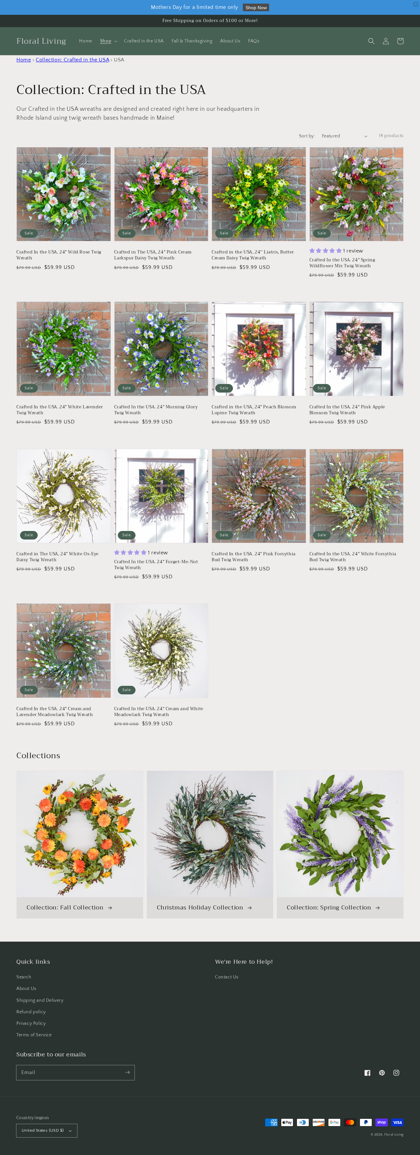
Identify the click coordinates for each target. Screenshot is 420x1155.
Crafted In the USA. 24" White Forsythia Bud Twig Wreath (352, 557)
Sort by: (307, 136)
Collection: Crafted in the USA (72, 60)
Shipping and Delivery (40, 1000)
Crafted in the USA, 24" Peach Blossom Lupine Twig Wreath (254, 410)
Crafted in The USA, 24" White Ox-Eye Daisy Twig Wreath (57, 557)
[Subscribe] (127, 1072)
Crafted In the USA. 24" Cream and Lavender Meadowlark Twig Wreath (54, 712)
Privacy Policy (31, 1023)
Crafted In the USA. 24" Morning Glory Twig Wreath (156, 410)
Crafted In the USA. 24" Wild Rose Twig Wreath (58, 255)
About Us (26, 988)
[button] (371, 41)
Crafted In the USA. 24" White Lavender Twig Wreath (59, 410)
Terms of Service (34, 1035)
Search (24, 977)
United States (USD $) (43, 1130)
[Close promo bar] (415, 4)
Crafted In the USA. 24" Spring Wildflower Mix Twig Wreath (342, 263)
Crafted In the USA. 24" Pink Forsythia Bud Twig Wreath (254, 557)
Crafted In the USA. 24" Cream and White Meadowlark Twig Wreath (158, 712)
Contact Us (227, 977)
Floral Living (394, 1135)
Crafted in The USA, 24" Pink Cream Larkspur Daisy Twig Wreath (153, 255)
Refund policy (31, 1012)
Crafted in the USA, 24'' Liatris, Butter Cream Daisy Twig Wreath (253, 255)
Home (23, 60)
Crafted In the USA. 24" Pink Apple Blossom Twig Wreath (347, 410)
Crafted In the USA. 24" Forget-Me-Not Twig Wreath (156, 565)
